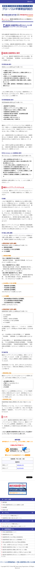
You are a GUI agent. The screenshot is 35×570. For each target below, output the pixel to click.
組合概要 (5, 507)
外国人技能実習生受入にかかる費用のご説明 (13, 504)
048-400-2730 (20, 465)
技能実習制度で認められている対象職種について (14, 539)
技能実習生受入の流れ (8, 534)
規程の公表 (5, 510)
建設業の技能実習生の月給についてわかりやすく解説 (15, 547)
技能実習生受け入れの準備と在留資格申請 (13, 537)
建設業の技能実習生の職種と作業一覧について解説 (15, 549)
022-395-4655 (20, 468)
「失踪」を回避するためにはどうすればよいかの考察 (15, 544)
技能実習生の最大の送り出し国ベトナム (12, 518)
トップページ (6, 19)
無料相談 (5, 502)
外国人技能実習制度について (9, 532)
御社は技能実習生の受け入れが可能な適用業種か (14, 542)
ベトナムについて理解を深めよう (10, 515)
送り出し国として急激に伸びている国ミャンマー (14, 526)
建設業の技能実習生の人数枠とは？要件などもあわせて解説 (17, 552)
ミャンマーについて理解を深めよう (11, 523)
